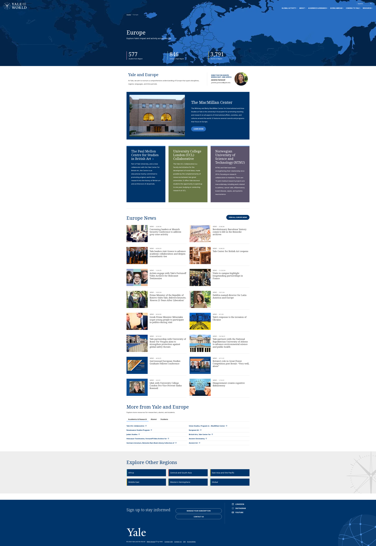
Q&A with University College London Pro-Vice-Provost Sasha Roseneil (166, 385)
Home (129, 14)
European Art (194, 430)
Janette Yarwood (218, 80)
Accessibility (191, 542)
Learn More (198, 129)
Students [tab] (164, 419)
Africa (131, 472)
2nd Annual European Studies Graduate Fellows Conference (165, 362)
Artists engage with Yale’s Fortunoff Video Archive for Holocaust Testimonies (168, 276)
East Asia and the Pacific (223, 472)
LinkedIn (239, 504)
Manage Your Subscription (199, 511)
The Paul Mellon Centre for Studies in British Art (145, 155)
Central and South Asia (181, 472)
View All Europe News (238, 217)
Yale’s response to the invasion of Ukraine (229, 318)
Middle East (133, 482)
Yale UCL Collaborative (136, 426)
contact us (199, 517)
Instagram (240, 508)
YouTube (239, 512)
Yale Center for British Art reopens (230, 251)
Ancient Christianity (197, 439)
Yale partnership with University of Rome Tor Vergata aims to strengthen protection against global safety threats (168, 342)
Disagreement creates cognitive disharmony (229, 384)
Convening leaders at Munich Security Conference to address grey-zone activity (165, 232)
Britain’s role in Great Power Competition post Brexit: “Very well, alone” (231, 363)
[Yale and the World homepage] (15, 6)
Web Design (151, 542)
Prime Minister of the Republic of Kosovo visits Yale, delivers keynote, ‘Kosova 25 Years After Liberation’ (168, 298)
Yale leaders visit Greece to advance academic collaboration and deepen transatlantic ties (168, 254)
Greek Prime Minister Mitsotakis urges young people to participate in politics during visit (167, 320)
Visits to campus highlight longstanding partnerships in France (228, 276)
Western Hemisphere (180, 482)
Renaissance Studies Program (138, 430)
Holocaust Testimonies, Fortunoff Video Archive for (147, 439)
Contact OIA (168, 542)
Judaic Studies (132, 434)
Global (215, 482)
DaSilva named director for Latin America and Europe (230, 296)
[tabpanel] (188, 434)
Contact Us (178, 542)
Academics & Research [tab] (137, 419)
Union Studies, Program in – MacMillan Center (207, 426)
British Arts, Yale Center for (200, 434)
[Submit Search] (371, 3)
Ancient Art (193, 443)
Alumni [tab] (154, 419)
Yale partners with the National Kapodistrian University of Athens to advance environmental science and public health (230, 342)
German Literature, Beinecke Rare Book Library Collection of (151, 443)
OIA (184, 542)
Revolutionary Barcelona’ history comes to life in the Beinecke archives (229, 232)
